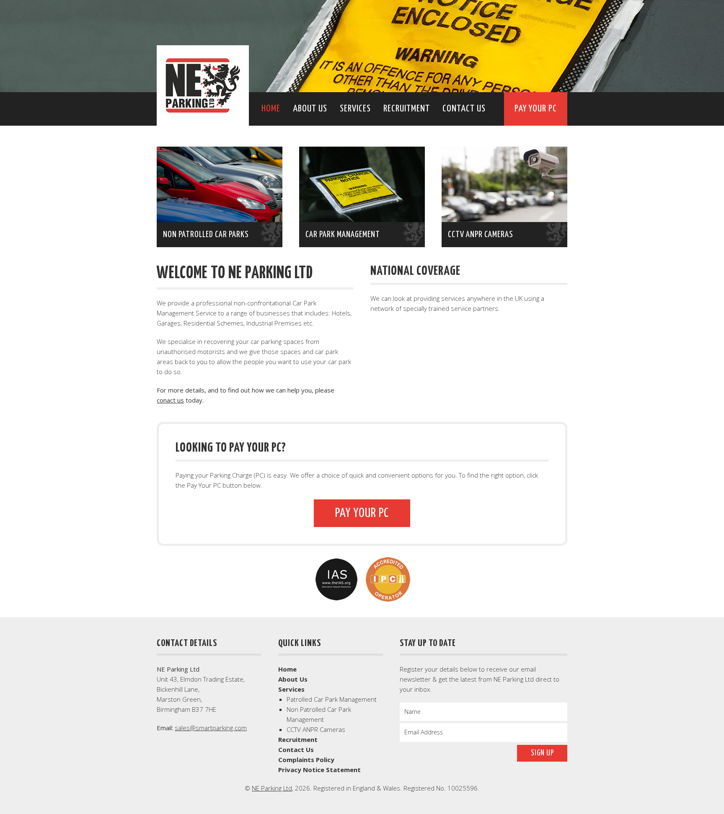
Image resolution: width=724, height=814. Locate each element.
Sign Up (542, 753)
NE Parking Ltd (202, 85)
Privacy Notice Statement (319, 769)
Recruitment (406, 109)
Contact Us (464, 109)
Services (355, 109)
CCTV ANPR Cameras (316, 729)
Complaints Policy (306, 759)
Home (270, 109)
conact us (170, 400)
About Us (310, 109)
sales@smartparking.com (211, 728)
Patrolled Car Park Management (332, 699)
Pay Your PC (536, 109)
